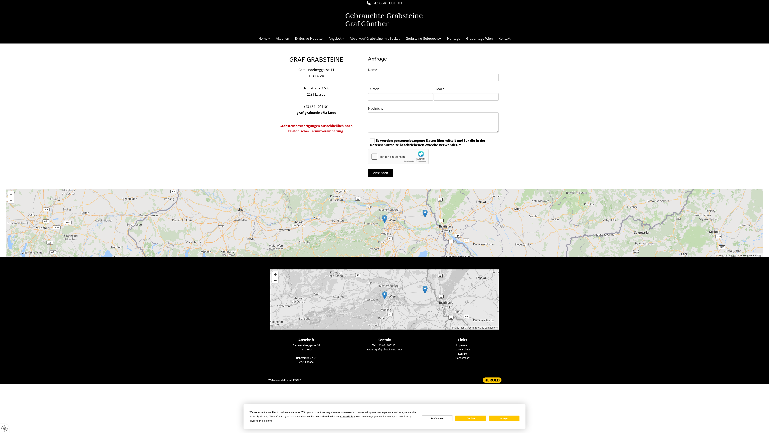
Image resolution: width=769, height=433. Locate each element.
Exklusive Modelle (309, 38)
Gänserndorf (462, 357)
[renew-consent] (4, 428)
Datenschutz (462, 349)
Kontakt (504, 38)
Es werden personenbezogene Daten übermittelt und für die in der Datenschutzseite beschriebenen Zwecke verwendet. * (427, 142)
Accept (504, 418)
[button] (384, 219)
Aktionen (282, 38)
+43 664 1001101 (387, 3)
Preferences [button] (265, 420)
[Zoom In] (11, 194)
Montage (453, 38)
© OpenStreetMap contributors (745, 255)
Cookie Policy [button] (347, 416)
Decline (471, 418)
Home (263, 38)
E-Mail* (439, 89)
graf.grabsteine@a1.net (316, 112)
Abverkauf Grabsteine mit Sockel (375, 38)
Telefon (373, 89)
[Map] (384, 223)
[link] (264, 38)
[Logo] (384, 20)
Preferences (437, 418)
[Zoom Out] (11, 200)
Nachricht (375, 108)
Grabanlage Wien (479, 38)
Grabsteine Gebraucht (422, 38)
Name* (373, 70)
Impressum (462, 345)
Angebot (335, 38)
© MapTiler (722, 255)
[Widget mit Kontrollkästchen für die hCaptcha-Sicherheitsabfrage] (398, 156)
